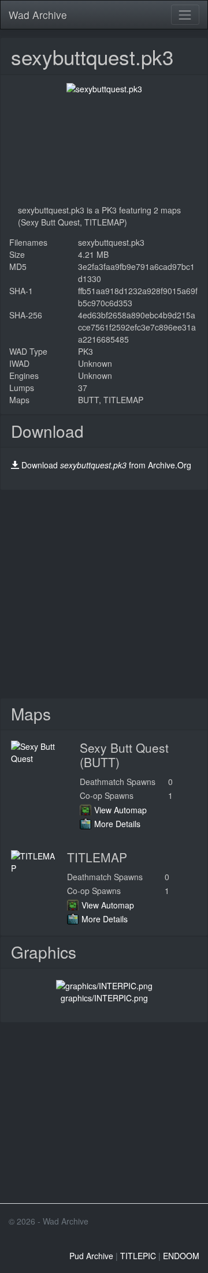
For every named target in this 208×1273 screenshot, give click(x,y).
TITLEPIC (138, 1255)
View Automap (120, 810)
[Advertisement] (104, 594)
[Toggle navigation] (185, 15)
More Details (117, 823)
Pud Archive (91, 1255)
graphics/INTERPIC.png (104, 998)
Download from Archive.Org (106, 465)
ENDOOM (181, 1255)
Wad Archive (38, 14)
